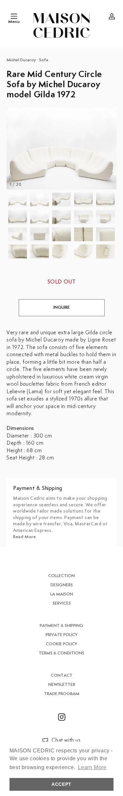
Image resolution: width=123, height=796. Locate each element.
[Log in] (112, 16)
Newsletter (61, 685)
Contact (61, 675)
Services (61, 603)
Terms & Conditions (61, 653)
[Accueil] (61, 25)
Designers (62, 585)
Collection (61, 576)
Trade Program (61, 694)
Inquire (61, 307)
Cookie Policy (61, 644)
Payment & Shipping (61, 626)
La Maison (61, 594)
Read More (24, 537)
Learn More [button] (92, 767)
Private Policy (61, 635)
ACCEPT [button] (61, 784)
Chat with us (65, 740)
